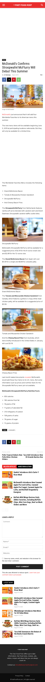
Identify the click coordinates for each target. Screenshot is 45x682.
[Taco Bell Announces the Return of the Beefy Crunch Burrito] (7, 634)
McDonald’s (6, 114)
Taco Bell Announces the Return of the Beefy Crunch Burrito (27, 633)
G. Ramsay (7, 75)
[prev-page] (3, 510)
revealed (28, 377)
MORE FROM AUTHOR (24, 467)
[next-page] (6, 510)
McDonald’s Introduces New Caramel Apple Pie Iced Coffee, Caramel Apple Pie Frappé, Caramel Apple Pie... (28, 601)
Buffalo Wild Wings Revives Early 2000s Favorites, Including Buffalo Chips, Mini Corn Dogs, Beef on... (27, 623)
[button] (42, 5)
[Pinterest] (14, 80)
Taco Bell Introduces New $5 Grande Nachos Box (33, 456)
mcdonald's (11, 430)
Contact (27, 676)
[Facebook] (4, 80)
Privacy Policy (19, 676)
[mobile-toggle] (3, 5)
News (4, 60)
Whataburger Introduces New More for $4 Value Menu (27, 612)
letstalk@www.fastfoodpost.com (26, 665)
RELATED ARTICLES (9, 467)
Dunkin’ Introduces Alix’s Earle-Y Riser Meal (26, 589)
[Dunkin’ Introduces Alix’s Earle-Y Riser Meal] (7, 474)
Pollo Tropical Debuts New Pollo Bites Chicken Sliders (12, 457)
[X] (9, 80)
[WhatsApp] (19, 80)
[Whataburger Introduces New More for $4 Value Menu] (7, 613)
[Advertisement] (22, 35)
